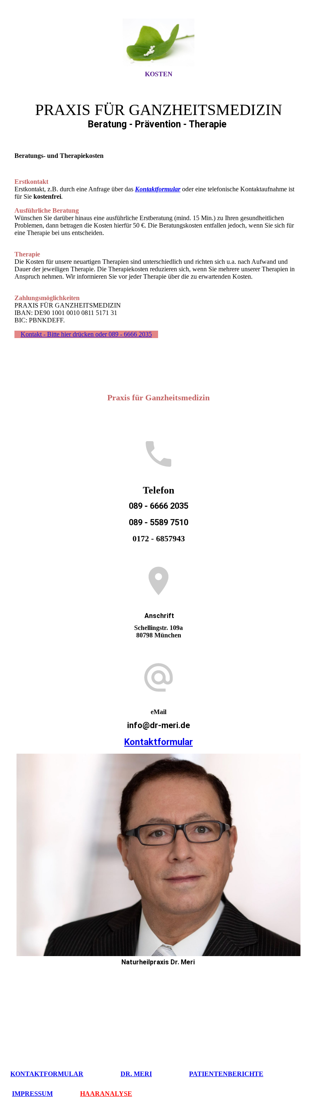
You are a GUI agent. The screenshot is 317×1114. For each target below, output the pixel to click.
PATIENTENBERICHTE (226, 1073)
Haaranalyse (106, 1093)
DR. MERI (136, 1073)
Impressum (32, 1093)
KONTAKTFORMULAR (46, 1073)
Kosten (159, 74)
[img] (158, 42)
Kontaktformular (158, 742)
